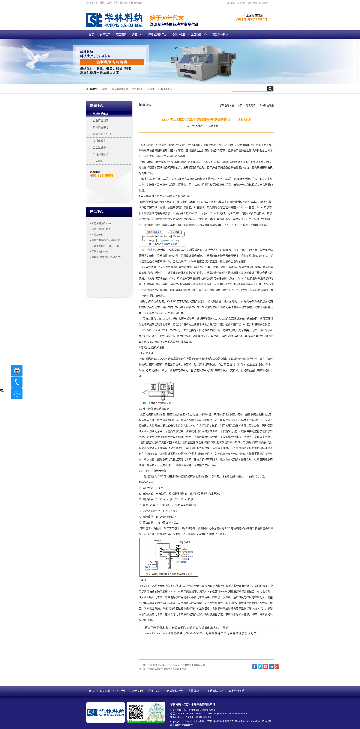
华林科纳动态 (266, 105)
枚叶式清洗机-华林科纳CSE (106, 240)
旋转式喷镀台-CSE (101, 229)
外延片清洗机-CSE (101, 223)
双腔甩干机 (97, 235)
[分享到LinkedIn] (271, 666)
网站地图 (266, 721)
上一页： (172, 665)
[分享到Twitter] (260, 666)
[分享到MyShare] (265, 666)
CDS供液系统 (165, 89)
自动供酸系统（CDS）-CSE (106, 246)
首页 (91, 34)
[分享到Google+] (276, 666)
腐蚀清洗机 (137, 89)
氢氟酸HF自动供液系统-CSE (106, 257)
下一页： (162, 669)
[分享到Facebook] (254, 666)
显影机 (150, 89)
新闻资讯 (250, 105)
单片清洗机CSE (100, 251)
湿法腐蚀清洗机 (120, 89)
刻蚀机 (105, 89)
